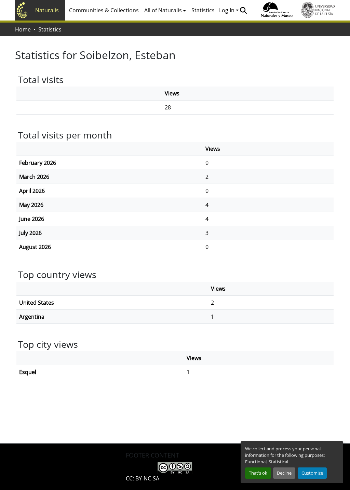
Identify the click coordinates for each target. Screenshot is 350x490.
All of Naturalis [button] (163, 10)
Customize (312, 473)
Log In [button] (227, 10)
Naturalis (47, 10)
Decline (284, 473)
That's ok (258, 473)
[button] (243, 10)
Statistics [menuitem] (203, 10)
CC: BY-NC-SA (142, 478)
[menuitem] (165, 10)
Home (23, 29)
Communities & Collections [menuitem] (104, 10)
